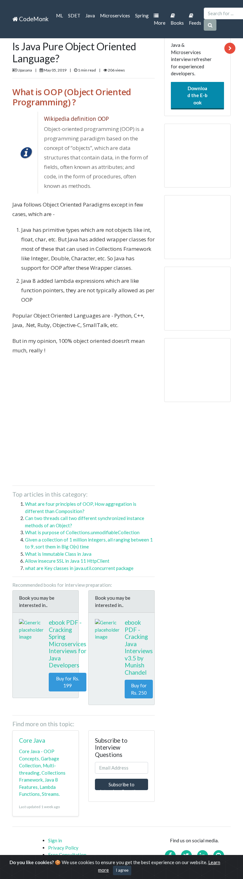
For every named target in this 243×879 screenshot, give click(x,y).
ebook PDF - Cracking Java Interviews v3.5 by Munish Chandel (139, 647)
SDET (74, 15)
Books (177, 23)
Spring (142, 15)
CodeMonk (33, 18)
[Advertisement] (83, 422)
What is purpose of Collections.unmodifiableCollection (82, 532)
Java (90, 15)
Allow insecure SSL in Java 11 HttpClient (67, 561)
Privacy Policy (63, 848)
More (159, 23)
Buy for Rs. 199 (67, 682)
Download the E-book (197, 95)
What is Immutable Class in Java (58, 554)
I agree (122, 870)
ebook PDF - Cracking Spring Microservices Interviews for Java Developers (67, 644)
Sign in (55, 840)
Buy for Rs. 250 (139, 689)
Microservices (115, 15)
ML (59, 15)
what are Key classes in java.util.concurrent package (79, 568)
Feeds (195, 23)
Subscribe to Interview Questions (121, 786)
